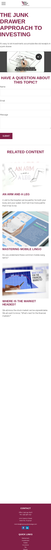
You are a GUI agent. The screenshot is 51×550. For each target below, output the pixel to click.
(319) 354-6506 (27, 512)
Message (4, 115)
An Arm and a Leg (16, 194)
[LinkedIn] (27, 527)
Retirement (25, 538)
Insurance (25, 545)
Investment (25, 540)
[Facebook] (23, 527)
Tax (25, 547)
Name (2, 87)
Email (2, 101)
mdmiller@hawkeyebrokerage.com (25, 524)
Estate (25, 543)
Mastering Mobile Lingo (21, 249)
